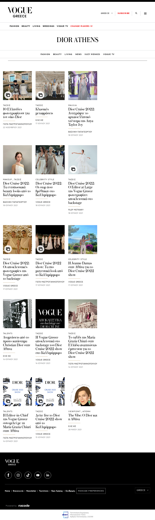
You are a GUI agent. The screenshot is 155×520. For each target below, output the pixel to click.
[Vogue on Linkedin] (47, 475)
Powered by (11, 506)
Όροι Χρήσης (57, 491)
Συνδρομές (70, 491)
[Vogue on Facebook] (8, 475)
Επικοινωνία (18, 491)
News (78, 54)
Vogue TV (109, 54)
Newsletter (31, 491)
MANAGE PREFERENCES (91, 491)
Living (68, 54)
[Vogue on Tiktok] (28, 475)
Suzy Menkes (92, 54)
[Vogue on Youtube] (38, 475)
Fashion (45, 54)
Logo (29, 463)
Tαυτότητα (43, 491)
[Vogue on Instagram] (18, 475)
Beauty (57, 54)
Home (7, 491)
